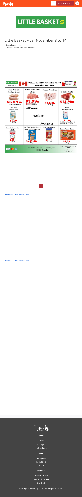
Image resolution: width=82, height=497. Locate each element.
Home (41, 440)
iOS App (41, 444)
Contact (41, 483)
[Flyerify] (2, 3)
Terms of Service (41, 479)
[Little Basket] (41, 22)
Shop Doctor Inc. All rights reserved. (48, 488)
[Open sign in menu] (77, 3)
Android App (41, 448)
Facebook (41, 461)
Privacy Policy (41, 475)
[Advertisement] (41, 65)
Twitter (41, 465)
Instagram (41, 458)
